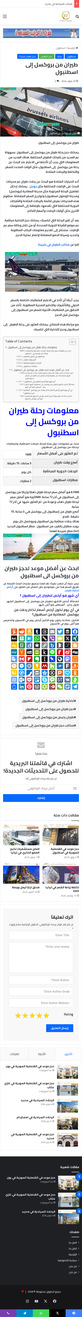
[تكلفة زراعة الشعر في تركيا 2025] (61, 873)
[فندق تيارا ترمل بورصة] (21, 873)
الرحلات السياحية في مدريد (58, 4)
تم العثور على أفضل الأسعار (34, 356)
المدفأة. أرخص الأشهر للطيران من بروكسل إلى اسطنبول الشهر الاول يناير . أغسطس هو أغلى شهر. (50, 385)
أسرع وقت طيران (29, 359)
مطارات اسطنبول (30, 366)
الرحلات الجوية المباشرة (32, 363)
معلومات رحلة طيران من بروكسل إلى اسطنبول (32, 347)
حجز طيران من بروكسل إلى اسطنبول (49, 709)
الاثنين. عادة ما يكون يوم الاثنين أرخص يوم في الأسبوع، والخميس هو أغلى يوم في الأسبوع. (48, 397)
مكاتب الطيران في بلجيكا (54, 244)
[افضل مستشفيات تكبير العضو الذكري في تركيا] (21, 835)
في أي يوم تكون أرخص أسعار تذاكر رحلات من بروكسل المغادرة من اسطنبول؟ (47, 392)
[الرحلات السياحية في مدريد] (67, 1105)
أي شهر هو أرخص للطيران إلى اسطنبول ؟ (39, 381)
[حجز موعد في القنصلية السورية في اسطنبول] (61, 835)
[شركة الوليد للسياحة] (41, 33)
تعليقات (14, 1054)
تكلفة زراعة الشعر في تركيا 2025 (62, 889)
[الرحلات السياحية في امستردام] (67, 1122)
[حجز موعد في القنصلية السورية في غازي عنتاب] (67, 1088)
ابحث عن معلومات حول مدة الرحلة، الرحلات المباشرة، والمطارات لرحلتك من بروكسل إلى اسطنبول (48, 352)
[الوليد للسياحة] (65, 16)
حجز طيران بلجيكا (27, 56)
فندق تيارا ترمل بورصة (25, 887)
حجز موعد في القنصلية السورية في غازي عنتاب (29, 1085)
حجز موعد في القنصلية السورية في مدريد (32, 1136)
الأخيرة (42, 1054)
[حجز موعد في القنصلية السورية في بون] (67, 1071)
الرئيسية (71, 48)
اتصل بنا (73, 1242)
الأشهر (68, 1054)
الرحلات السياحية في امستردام (35, 1117)
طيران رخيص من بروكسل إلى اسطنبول (48, 717)
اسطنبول (60, 48)
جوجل (33, 186)
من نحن (73, 1266)
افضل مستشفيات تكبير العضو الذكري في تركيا (24, 850)
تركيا (59, 56)
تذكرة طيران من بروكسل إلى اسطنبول (48, 701)
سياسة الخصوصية (67, 1260)
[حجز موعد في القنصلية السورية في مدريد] (67, 1139)
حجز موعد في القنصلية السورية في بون (30, 1066)
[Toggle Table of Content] (70, 342)
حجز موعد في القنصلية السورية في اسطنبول (65, 850)
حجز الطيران (46, 56)
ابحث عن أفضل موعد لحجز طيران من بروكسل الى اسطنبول (41, 370)
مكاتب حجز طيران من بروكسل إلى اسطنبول (44, 725)
